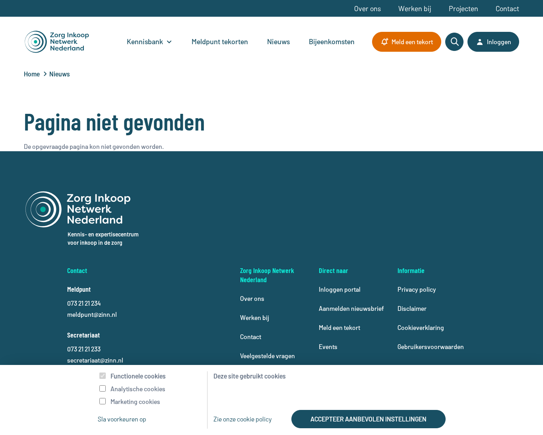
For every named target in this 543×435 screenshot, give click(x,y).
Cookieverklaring (421, 327)
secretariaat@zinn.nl (95, 360)
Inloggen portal (340, 289)
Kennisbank (145, 41)
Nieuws (278, 41)
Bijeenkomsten (332, 41)
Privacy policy (417, 289)
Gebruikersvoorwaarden (431, 346)
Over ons (367, 8)
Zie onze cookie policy (242, 419)
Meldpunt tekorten (220, 41)
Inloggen (499, 41)
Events (328, 346)
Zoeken (454, 42)
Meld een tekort (412, 41)
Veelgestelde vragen (267, 355)
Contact (507, 8)
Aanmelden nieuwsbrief (351, 308)
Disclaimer (412, 308)
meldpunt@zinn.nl (92, 314)
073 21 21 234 (84, 303)
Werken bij (414, 8)
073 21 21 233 (84, 349)
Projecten (463, 8)
